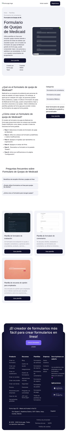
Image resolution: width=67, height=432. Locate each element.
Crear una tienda (14, 384)
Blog (23, 360)
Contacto (46, 366)
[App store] (58, 388)
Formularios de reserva (37, 367)
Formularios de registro (37, 380)
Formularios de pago (37, 391)
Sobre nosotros (46, 361)
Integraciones (26, 369)
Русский (53, 403)
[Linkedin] (52, 363)
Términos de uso (40, 423)
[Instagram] (56, 363)
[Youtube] (63, 363)
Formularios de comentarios (55, 90)
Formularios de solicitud (37, 361)
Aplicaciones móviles (26, 379)
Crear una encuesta (12, 367)
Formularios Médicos (53, 99)
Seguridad (25, 384)
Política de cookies (44, 426)
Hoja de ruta (13, 396)
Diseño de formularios (25, 374)
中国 (52, 406)
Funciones (25, 387)
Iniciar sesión (44, 3)
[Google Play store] (58, 395)
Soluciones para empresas (14, 392)
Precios (11, 387)
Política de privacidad (43, 420)
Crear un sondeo (14, 377)
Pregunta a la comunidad (26, 392)
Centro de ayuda (25, 365)
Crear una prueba (14, 380)
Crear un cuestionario (13, 372)
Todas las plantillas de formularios (37, 398)
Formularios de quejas (53, 94)
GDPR (49, 423)
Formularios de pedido (37, 386)
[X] (60, 363)
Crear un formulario (12, 361)
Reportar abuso (46, 370)
